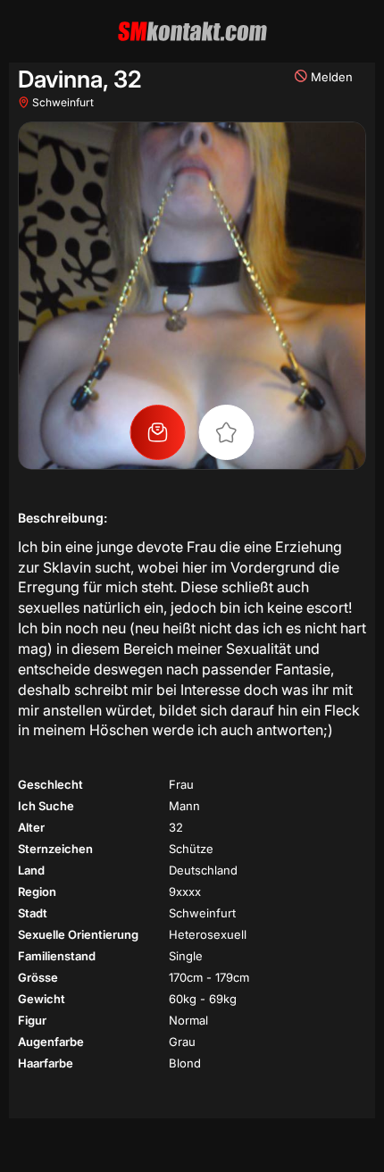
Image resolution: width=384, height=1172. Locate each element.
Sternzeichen (55, 848)
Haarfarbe (45, 1063)
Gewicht (41, 999)
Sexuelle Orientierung (78, 934)
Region (37, 891)
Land (31, 870)
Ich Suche (46, 806)
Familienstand (57, 956)
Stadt (32, 913)
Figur (32, 1020)
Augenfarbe (51, 1041)
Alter (31, 827)
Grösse (38, 977)
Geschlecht (50, 784)
